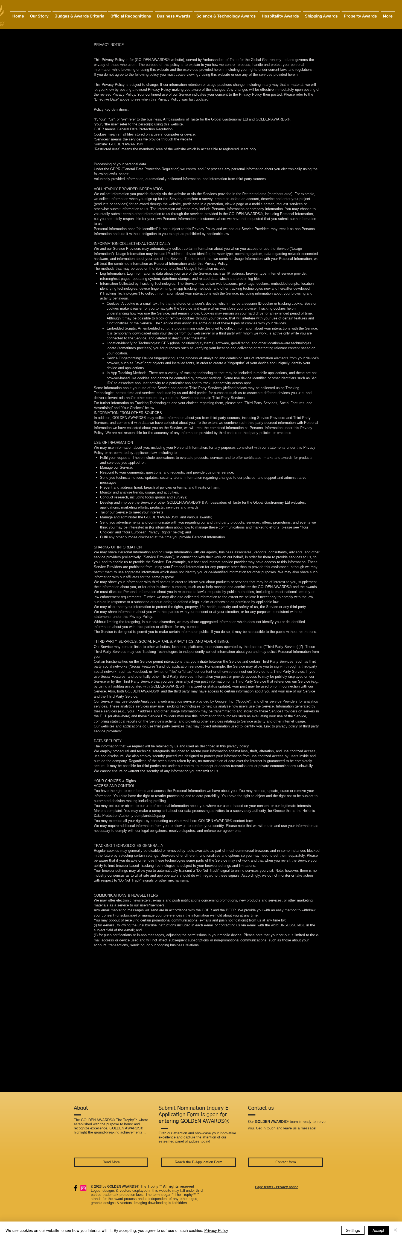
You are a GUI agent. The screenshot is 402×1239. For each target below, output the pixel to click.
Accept (378, 1230)
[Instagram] (83, 1188)
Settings (353, 1230)
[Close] (395, 1230)
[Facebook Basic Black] (75, 1188)
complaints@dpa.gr (150, 816)
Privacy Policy (216, 1230)
